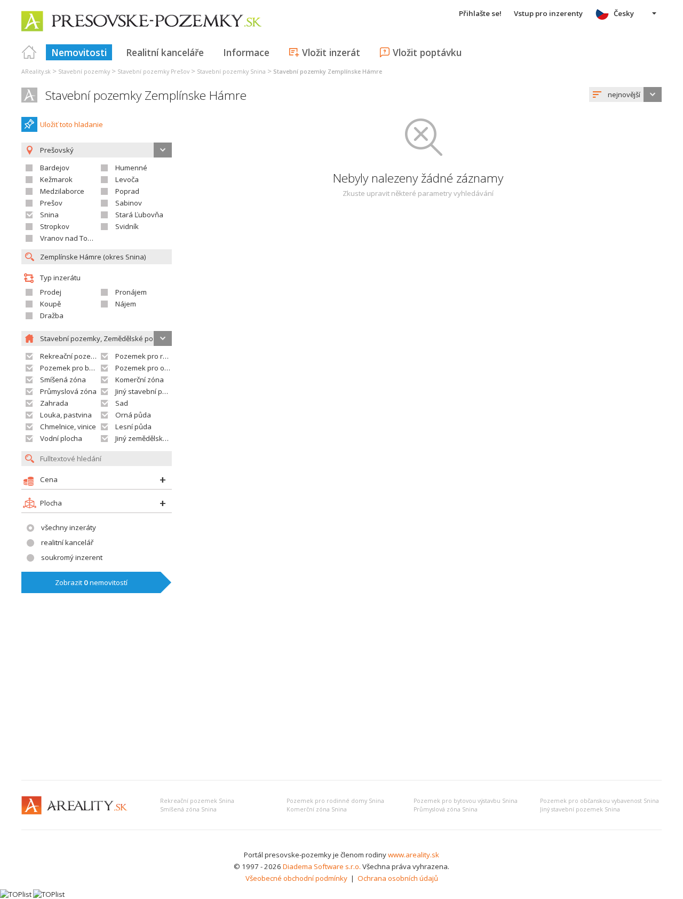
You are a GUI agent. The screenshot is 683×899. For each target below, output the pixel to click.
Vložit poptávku (427, 52)
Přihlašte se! (480, 13)
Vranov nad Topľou (71, 238)
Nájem (125, 304)
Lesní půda (133, 426)
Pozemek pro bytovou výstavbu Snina (466, 801)
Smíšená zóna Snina (188, 809)
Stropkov (54, 226)
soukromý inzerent (71, 557)
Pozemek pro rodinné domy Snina (335, 801)
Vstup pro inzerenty (548, 13)
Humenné (131, 167)
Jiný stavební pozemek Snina (580, 809)
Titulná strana (29, 52)
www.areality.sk (413, 854)
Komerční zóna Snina (317, 809)
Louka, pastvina (66, 415)
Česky (624, 13)
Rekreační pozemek (72, 356)
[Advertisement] (341, 692)
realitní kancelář (67, 542)
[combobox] (625, 94)
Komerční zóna (139, 379)
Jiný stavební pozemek (151, 391)
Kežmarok (56, 179)
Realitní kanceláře (165, 52)
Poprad (127, 191)
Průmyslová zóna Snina (446, 809)
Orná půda (133, 415)
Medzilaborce (62, 191)
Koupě (50, 304)
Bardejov (54, 167)
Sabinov (128, 203)
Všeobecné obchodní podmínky (296, 878)
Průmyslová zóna (68, 391)
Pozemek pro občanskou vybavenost (175, 368)
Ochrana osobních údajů (398, 878)
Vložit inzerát (331, 52)
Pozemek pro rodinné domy (160, 356)
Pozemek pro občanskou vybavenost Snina (599, 801)
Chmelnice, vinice (68, 426)
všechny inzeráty (68, 527)
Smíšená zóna (63, 379)
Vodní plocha (61, 438)
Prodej (50, 292)
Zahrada (54, 403)
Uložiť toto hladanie (71, 124)
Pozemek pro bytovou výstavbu (91, 368)
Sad (121, 403)
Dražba (51, 315)
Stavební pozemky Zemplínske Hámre (146, 95)
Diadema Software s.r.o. (322, 866)
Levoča (127, 179)
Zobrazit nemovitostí (91, 582)
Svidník (127, 226)
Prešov (51, 203)
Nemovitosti (79, 52)
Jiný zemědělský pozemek (156, 438)
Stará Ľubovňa (139, 214)
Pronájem (131, 292)
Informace (246, 52)
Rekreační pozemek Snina (197, 801)
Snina (49, 214)
